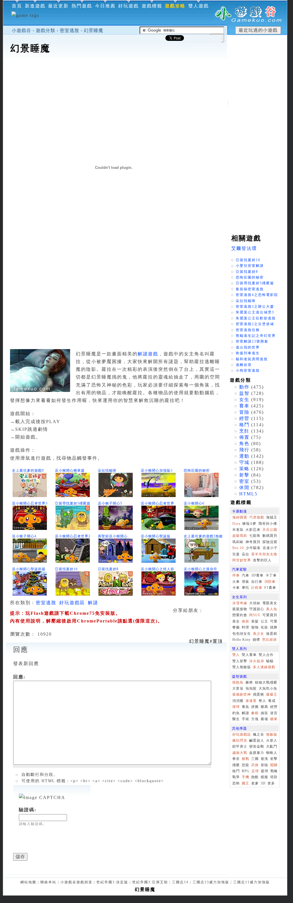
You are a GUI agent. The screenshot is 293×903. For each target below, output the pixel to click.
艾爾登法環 (244, 248)
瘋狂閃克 (239, 740)
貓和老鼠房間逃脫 (252, 359)
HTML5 (248, 493)
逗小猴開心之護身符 (200, 569)
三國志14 (180, 882)
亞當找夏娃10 (66, 569)
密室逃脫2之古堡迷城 (255, 324)
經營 (244, 418)
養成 (272, 701)
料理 (245, 627)
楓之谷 (258, 734)
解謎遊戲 (148, 353)
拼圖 (255, 707)
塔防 (274, 777)
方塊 (255, 719)
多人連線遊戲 (264, 667)
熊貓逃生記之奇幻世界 (256, 336)
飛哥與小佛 (267, 524)
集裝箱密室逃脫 (250, 289)
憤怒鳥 (237, 682)
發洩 (264, 759)
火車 (236, 582)
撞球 (236, 707)
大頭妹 (254, 603)
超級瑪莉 (239, 536)
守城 (244, 462)
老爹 (255, 783)
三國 (255, 759)
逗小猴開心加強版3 (157, 470)
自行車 (256, 582)
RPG (246, 771)
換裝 (245, 621)
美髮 (255, 621)
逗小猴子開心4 (24, 536)
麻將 (249, 682)
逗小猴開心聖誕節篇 (28, 569)
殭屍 (236, 765)
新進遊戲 (35, 5)
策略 (244, 468)
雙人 (236, 655)
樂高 (264, 707)
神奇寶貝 (253, 542)
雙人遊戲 (198, 5)
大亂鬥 (271, 746)
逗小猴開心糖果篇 (70, 470)
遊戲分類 (45, 30)
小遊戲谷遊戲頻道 (76, 882)
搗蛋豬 (258, 694)
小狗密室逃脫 (248, 371)
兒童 (236, 554)
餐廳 (236, 627)
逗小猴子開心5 (110, 503)
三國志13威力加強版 (211, 882)
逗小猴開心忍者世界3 (29, 503)
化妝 (264, 627)
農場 (264, 719)
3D (263, 783)
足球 (255, 771)
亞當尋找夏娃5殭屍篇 (72, 503)
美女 (236, 621)
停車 (236, 575)
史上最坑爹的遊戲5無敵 (203, 536)
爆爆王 (271, 694)
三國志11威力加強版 (251, 882)
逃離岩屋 (244, 365)
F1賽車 (270, 588)
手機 (245, 777)
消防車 (270, 582)
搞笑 (264, 713)
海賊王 (271, 517)
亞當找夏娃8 (108, 569)
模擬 (264, 777)
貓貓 (270, 661)
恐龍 (245, 765)
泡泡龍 (251, 688)
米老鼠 (237, 530)
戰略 (274, 771)
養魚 (245, 707)
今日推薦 (105, 5)
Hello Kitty (241, 640)
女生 (244, 399)
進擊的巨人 (262, 560)
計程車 (256, 588)
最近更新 (58, 5)
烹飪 (244, 431)
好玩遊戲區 (72, 602)
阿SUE (254, 615)
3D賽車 (257, 575)
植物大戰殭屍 (266, 682)
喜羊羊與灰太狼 (264, 554)
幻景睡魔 (93, 30)
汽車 (245, 575)
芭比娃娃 (269, 640)
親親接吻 (239, 609)
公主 (264, 621)
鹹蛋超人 (256, 740)
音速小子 (270, 548)
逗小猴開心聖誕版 (156, 536)
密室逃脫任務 (248, 330)
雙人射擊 (239, 661)
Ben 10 (238, 548)
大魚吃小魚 (268, 688)
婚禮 (256, 640)
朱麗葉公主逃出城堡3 (255, 312)
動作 (244, 387)
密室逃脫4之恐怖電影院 (257, 295)
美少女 (258, 634)
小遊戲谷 (21, 30)
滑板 (245, 582)
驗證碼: (27, 809)
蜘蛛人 (271, 753)
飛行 (244, 449)
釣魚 (236, 713)
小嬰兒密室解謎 (250, 266)
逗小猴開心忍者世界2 (72, 536)
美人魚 (271, 609)
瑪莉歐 (237, 542)
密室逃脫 (69, 30)
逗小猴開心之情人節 (157, 569)
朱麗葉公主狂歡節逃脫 (256, 318)
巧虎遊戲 (256, 517)
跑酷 (255, 777)
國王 (245, 783)
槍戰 (245, 759)
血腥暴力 (256, 753)
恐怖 (236, 783)
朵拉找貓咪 (107, 470)
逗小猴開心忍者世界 (157, 503)
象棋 (255, 713)
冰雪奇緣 (239, 603)
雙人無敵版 (241, 667)
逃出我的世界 (248, 347)
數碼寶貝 (269, 536)
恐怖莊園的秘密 (197, 470)
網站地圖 (28, 882)
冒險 (244, 412)
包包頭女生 (241, 634)
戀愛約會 (239, 615)
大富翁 (237, 688)
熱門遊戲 (82, 5)
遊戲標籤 (152, 5)
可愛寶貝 (269, 615)
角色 (244, 443)
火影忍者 (253, 530)
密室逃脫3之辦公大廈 (255, 307)
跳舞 (274, 627)
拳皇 (236, 759)
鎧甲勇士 (239, 746)
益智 (244, 393)
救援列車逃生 (248, 353)
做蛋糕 (271, 634)
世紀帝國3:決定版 (112, 882)
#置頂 (206, 641)
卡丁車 (271, 575)
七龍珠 (254, 536)
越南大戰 (239, 753)
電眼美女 (269, 603)
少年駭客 (253, 548)
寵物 (255, 627)
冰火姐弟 (256, 661)
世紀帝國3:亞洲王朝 (150, 882)
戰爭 (236, 777)
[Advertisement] (115, 72)
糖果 (274, 719)
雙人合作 (266, 655)
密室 (244, 481)
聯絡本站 (48, 882)
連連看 (251, 701)
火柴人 (271, 740)
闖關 (274, 765)
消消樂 (237, 701)
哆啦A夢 (249, 524)
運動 (244, 456)
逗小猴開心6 (194, 503)
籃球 (264, 771)
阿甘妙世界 (241, 560)
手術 (245, 719)
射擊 (244, 474)
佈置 (244, 437)
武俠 (255, 765)
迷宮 (274, 713)
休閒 (244, 487)
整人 (262, 701)
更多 (271, 783)
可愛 (274, 621)
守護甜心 (256, 609)
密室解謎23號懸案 (252, 341)
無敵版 (271, 734)
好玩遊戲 (128, 5)
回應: (19, 676)
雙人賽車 (249, 655)
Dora (236, 524)
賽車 (244, 405)
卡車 (236, 588)
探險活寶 (269, 542)
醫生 (236, 719)
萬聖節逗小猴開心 (113, 536)
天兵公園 (269, 530)
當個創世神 (241, 694)
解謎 (93, 602)
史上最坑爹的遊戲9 (28, 470)
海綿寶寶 (239, 517)
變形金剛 (256, 746)
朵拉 (245, 554)
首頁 (17, 5)
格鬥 (244, 424)
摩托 (245, 588)
